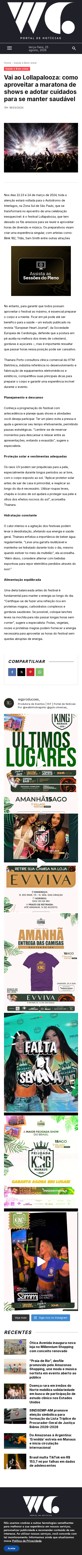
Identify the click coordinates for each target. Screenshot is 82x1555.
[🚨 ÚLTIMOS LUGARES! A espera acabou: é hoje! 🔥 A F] (41, 763)
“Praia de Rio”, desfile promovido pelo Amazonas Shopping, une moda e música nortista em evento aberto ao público (53, 1369)
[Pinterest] (30, 672)
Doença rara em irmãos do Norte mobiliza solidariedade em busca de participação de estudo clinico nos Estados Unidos (52, 1394)
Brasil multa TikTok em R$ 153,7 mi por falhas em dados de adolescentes (52, 1461)
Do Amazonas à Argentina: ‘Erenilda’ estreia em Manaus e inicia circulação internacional (52, 1441)
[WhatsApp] (40, 672)
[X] (21, 672)
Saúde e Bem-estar (25, 62)
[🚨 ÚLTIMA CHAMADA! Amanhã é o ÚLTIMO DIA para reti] (41, 863)
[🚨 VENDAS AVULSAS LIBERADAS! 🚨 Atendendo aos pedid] (41, 1162)
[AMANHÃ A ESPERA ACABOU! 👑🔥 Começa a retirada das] (41, 962)
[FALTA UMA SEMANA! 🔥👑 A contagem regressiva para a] (41, 1062)
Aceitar (12, 1548)
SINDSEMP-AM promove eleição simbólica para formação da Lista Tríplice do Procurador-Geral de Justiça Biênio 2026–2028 (52, 1418)
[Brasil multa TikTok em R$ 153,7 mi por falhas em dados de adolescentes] (15, 1461)
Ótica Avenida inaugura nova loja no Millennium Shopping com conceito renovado (52, 1347)
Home (7, 62)
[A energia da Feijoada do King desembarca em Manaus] (41, 1261)
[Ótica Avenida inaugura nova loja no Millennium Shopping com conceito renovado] (15, 1347)
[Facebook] (12, 672)
